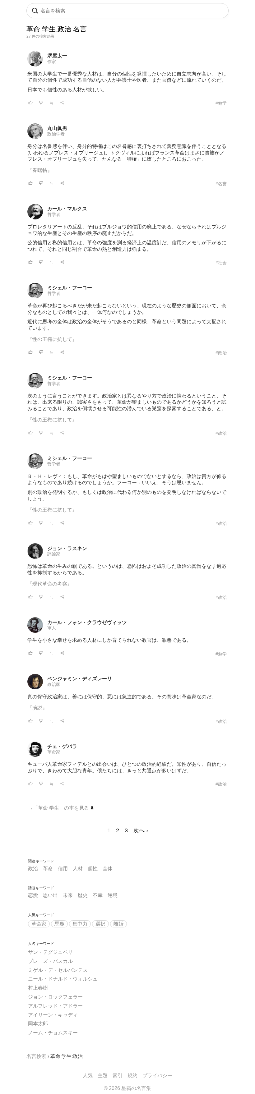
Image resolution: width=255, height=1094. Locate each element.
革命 (48, 868)
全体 (108, 868)
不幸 (98, 895)
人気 (88, 1075)
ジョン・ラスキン (67, 548)
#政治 (221, 352)
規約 (132, 1075)
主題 (103, 1075)
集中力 (79, 923)
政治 (33, 868)
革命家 (53, 751)
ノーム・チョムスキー (53, 1032)
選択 (100, 923)
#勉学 (221, 103)
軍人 (51, 627)
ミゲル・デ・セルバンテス (58, 970)
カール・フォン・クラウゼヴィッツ (87, 622)
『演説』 (37, 707)
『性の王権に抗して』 (52, 339)
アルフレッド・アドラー (55, 1006)
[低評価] (41, 103)
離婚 (118, 923)
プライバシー (157, 1075)
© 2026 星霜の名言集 (127, 1088)
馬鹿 (59, 923)
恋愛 (33, 895)
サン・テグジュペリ (50, 952)
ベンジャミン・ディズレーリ (79, 678)
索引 (118, 1075)
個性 (93, 868)
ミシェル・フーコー (69, 287)
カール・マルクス (67, 208)
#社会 (221, 262)
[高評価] (30, 103)
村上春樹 (38, 988)
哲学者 (53, 214)
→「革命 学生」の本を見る (59, 808)
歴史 (83, 895)
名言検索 (36, 1056)
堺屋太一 (57, 55)
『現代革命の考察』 (49, 583)
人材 (78, 868)
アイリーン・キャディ (53, 1015)
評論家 (53, 553)
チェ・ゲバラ (62, 746)
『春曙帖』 (39, 170)
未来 (68, 895)
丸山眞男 (57, 128)
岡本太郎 (38, 1023)
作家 (51, 61)
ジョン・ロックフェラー (55, 997)
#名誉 (221, 183)
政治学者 (56, 133)
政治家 (53, 684)
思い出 (50, 895)
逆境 (113, 895)
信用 (63, 868)
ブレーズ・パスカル (50, 961)
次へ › (140, 830)
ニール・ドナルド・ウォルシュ (63, 978)
